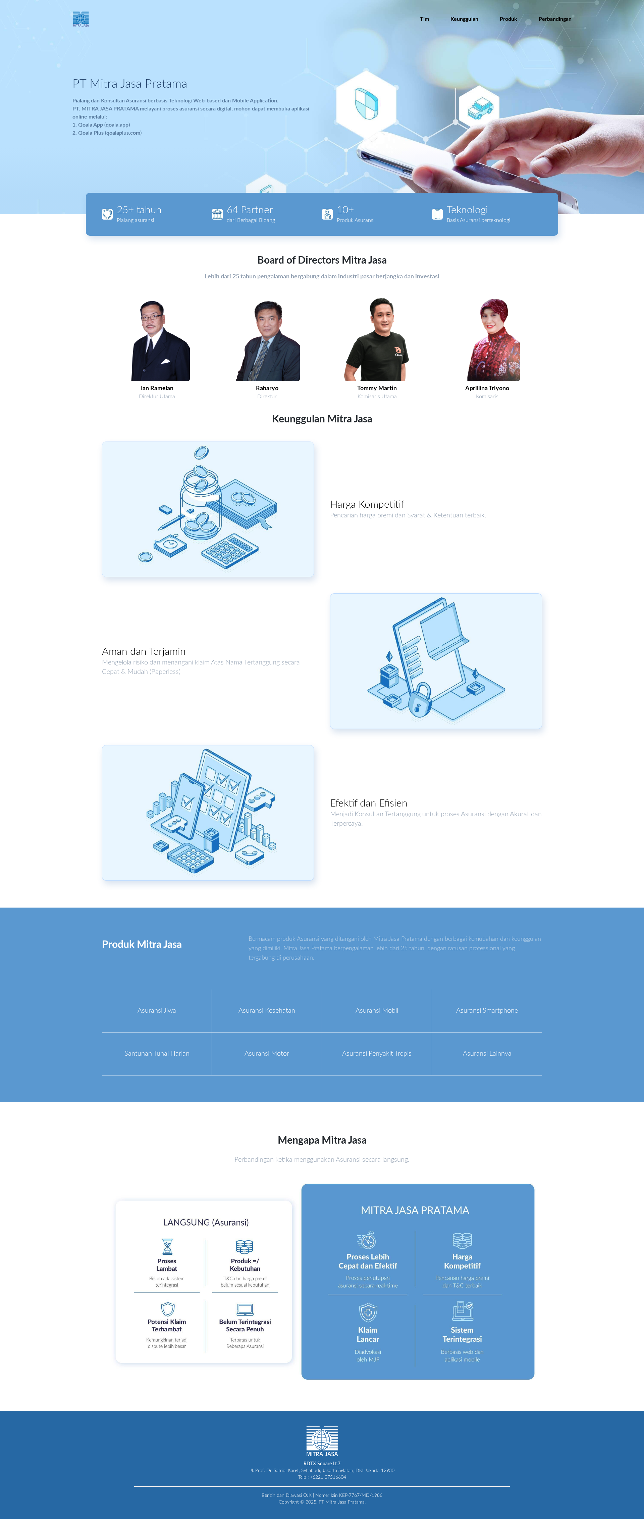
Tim (424, 19)
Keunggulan (464, 19)
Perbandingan (555, 19)
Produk (508, 19)
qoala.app (117, 125)
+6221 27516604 (328, 1477)
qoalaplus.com (123, 133)
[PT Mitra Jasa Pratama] (80, 19)
